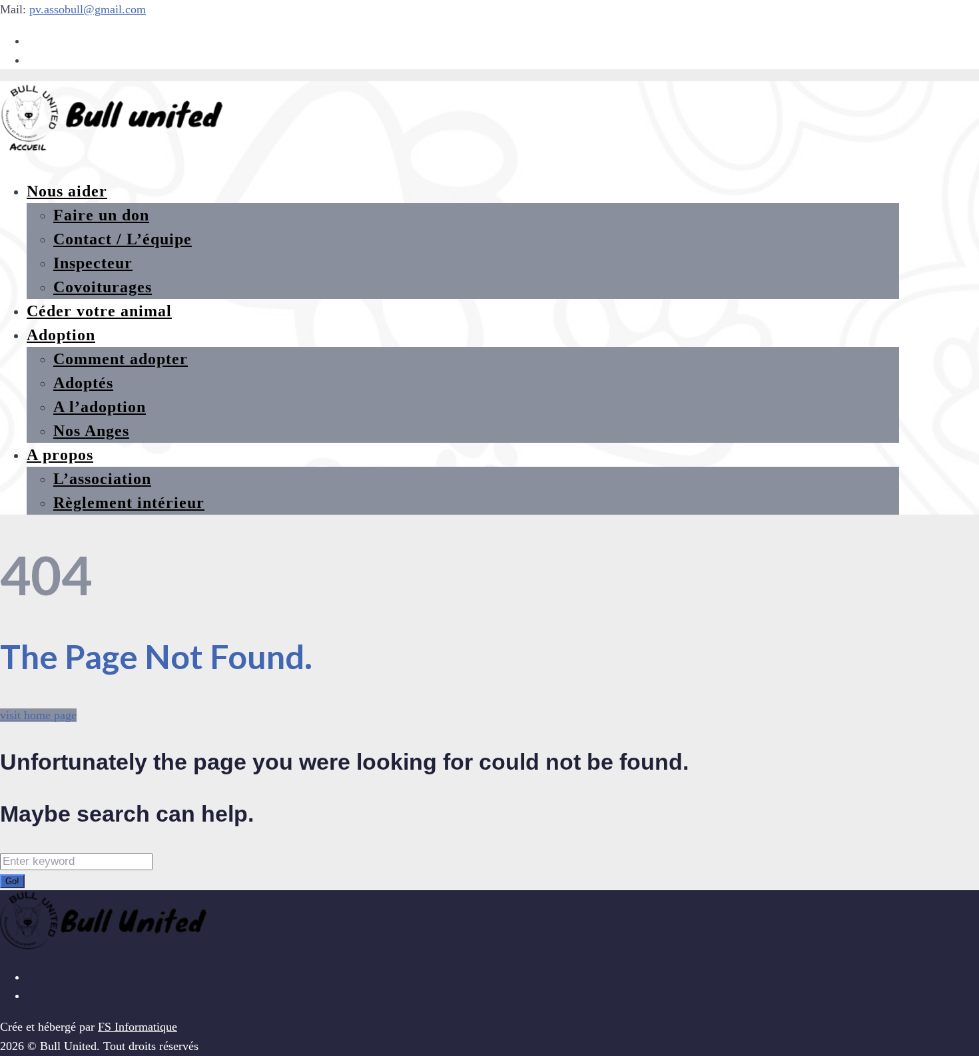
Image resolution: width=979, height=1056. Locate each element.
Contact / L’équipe (122, 239)
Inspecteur (93, 263)
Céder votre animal (99, 311)
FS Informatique (137, 1026)
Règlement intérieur (128, 502)
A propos (60, 454)
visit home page (38, 715)
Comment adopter (120, 359)
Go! (12, 881)
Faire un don (101, 215)
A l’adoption (99, 406)
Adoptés (83, 383)
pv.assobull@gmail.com (87, 9)
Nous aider (67, 191)
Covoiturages (102, 287)
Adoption (61, 335)
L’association (102, 478)
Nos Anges (91, 430)
